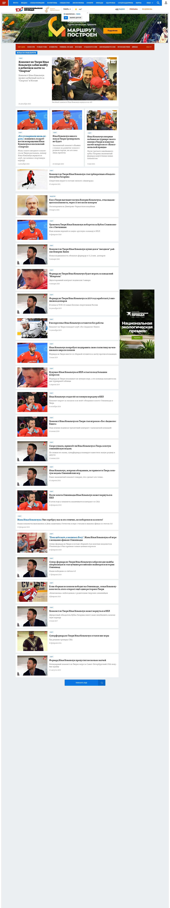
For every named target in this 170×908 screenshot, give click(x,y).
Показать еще (81, 683)
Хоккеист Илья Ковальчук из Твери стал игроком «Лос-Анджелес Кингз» (82, 422)
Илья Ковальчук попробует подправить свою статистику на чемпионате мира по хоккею (82, 348)
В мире (90, 3)
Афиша (135, 47)
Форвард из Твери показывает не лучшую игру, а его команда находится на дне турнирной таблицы (82, 379)
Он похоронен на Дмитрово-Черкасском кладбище (72, 206)
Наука (138, 3)
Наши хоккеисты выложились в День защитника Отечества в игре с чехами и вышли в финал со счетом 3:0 (64, 523)
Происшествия (123, 47)
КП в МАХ (78, 47)
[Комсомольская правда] (29, 9)
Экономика (78, 3)
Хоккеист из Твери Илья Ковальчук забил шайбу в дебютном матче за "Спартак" (34, 67)
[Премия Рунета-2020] (51, 9)
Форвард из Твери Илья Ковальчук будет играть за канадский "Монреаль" (81, 275)
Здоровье (110, 3)
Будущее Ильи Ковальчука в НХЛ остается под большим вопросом (78, 373)
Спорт (20, 58)
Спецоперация (37, 3)
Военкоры (53, 47)
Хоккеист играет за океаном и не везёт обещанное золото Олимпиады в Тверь (81, 401)
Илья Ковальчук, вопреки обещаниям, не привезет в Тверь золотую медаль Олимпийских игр (82, 471)
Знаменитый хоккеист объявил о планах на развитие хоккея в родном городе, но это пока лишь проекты (66, 149)
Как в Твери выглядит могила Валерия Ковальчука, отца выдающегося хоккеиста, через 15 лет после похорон (82, 201)
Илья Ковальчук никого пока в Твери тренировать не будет (66, 139)
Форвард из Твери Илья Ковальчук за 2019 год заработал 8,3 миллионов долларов (82, 299)
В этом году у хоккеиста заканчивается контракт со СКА (74, 501)
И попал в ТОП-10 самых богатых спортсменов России (73, 305)
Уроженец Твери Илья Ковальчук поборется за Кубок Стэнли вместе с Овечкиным (83, 226)
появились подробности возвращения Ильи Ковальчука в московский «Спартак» (32, 141)
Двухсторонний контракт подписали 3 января (69, 280)
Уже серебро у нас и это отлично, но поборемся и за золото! (60, 519)
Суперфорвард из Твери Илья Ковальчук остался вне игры (79, 635)
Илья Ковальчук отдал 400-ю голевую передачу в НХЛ (76, 396)
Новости (31, 47)
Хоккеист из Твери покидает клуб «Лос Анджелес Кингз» (74, 327)
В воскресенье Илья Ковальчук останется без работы (76, 323)
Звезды (99, 3)
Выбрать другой (75, 17)
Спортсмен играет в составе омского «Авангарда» (71, 181)
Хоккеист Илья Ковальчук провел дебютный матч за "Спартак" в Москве (31, 78)
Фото (15, 3)
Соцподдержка (125, 3)
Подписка (147, 9)
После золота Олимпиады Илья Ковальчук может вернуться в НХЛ (80, 496)
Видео (24, 3)
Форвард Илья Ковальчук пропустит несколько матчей (77, 660)
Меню (4, 3)
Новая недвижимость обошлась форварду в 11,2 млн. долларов (77, 255)
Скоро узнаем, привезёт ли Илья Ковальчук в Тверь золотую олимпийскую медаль (80, 447)
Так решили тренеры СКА (61, 639)
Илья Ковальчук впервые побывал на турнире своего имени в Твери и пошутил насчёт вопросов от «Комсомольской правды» (101, 142)
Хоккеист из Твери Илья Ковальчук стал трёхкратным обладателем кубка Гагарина (82, 175)
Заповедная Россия (107, 47)
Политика (52, 3)
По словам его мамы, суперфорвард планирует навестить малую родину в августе (82, 453)
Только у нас (42, 47)
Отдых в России (90, 47)
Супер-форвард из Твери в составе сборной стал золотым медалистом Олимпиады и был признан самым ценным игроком (80, 545)
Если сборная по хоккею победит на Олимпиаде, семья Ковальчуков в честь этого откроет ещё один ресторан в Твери (83, 587)
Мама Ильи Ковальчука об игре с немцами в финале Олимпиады (83, 538)
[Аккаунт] (166, 3)
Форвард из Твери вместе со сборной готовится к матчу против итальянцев (82, 354)
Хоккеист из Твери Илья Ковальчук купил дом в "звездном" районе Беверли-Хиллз (82, 250)
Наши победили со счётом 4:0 (62, 571)
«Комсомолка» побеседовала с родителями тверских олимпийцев (78, 593)
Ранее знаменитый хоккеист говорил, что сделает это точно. (76, 477)
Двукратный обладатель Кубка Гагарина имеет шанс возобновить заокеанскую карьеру (82, 616)
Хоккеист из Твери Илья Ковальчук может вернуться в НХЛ (79, 611)
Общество (65, 3)
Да (66, 17)
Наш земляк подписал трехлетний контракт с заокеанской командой (80, 428)
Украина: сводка (66, 47)
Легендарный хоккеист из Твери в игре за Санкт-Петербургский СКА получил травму (83, 665)
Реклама (134, 9)
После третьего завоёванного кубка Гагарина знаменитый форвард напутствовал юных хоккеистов (100, 155)
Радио (122, 9)
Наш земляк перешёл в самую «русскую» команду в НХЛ (74, 231)
